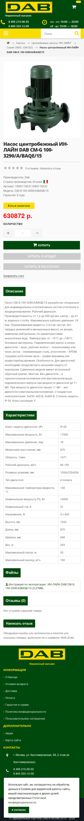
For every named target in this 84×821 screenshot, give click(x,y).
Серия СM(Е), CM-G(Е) (20, 47)
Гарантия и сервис (17, 704)
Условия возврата (16, 684)
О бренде (11, 677)
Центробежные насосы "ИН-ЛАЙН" (52, 43)
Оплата (10, 698)
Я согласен (19, 809)
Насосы (21, 43)
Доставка (11, 691)
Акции (9, 733)
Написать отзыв (50, 168)
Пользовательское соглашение (25, 718)
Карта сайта (13, 740)
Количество (13, 224)
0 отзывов (31, 168)
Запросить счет (13, 276)
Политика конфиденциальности (25, 711)
